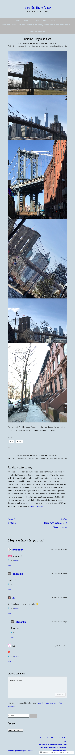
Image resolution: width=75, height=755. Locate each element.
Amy (13, 597)
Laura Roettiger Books (37, 7)
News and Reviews (37, 31)
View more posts (36, 506)
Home (18, 20)
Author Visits (41, 20)
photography (45, 46)
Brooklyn (13, 46)
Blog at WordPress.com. (27, 750)
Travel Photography (60, 46)
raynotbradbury (17, 549)
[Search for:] (18, 716)
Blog (53, 20)
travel (51, 46)
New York (28, 46)
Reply (9, 565)
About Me (28, 20)
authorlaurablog (23, 43)
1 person (16, 560)
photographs (36, 46)
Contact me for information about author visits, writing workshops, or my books (36, 25)
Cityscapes (20, 46)
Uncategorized (52, 43)
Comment (60, 695)
